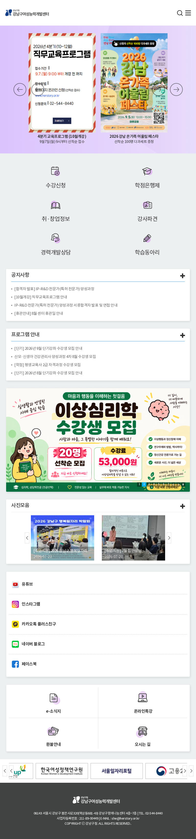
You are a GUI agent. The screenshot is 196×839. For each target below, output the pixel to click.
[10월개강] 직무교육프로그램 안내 (40, 297)
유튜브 (27, 584)
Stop (35, 89)
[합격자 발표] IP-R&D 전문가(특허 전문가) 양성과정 (54, 288)
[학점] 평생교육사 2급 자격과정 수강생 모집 (47, 364)
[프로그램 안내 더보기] (182, 335)
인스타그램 (31, 604)
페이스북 (29, 664)
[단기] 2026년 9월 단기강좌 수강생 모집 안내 (48, 348)
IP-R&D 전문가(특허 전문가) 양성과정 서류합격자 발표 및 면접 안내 (65, 305)
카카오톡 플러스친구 (39, 624)
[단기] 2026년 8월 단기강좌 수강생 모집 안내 (48, 373)
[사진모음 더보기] (182, 506)
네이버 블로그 (33, 644)
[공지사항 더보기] (182, 276)
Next (158, 89)
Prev (20, 89)
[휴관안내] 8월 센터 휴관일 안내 (38, 313)
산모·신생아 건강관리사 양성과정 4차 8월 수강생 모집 (55, 356)
